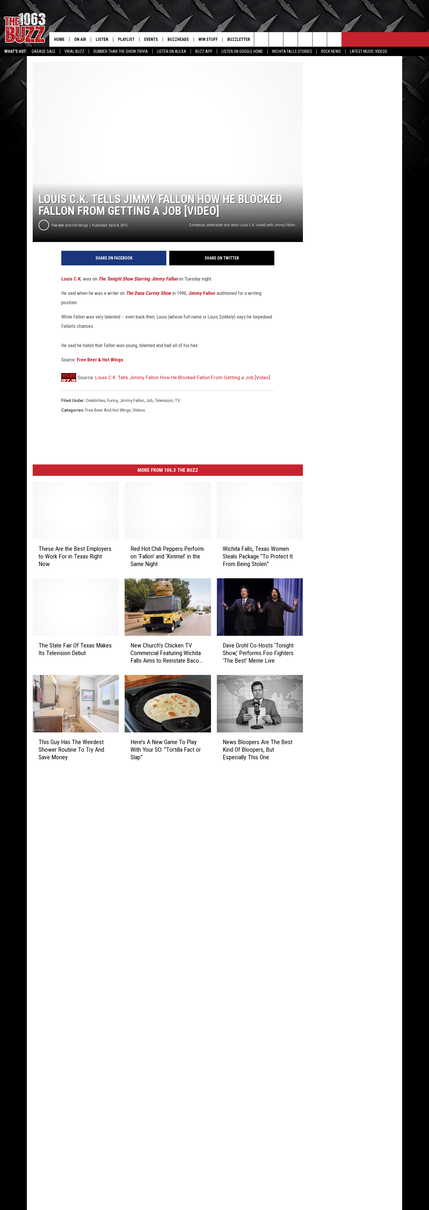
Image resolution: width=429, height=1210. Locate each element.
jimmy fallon (132, 400)
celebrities (95, 400)
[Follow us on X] (334, 39)
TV (177, 400)
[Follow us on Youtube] (320, 39)
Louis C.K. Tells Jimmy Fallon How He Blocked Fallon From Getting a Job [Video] (182, 377)
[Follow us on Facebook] (290, 39)
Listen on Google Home (242, 51)
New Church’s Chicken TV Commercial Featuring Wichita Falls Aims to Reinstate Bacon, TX (166, 653)
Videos (138, 410)
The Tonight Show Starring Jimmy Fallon (137, 279)
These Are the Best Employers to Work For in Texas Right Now (75, 556)
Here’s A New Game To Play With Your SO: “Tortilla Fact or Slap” (165, 750)
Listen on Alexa (171, 51)
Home (59, 39)
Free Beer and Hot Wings (69, 225)
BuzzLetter (238, 39)
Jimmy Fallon (201, 293)
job (149, 400)
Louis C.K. (71, 279)
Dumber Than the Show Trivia (120, 51)
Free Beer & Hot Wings (100, 360)
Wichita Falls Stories (292, 51)
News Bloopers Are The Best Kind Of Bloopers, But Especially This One (257, 750)
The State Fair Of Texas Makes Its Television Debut (75, 649)
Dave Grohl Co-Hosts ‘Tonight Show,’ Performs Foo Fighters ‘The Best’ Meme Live (258, 653)
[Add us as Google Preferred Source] (276, 39)
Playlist (126, 39)
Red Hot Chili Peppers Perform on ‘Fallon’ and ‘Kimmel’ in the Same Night (167, 556)
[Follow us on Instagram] (305, 39)
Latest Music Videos (368, 51)
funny (112, 400)
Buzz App (203, 51)
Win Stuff (208, 39)
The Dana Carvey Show (148, 293)
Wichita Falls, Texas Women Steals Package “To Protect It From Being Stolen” (258, 556)
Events (151, 39)
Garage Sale (43, 51)
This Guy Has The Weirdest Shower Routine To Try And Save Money (71, 750)
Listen (102, 39)
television (164, 400)
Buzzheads (178, 39)
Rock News (331, 51)
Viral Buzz (74, 51)
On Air (80, 39)
